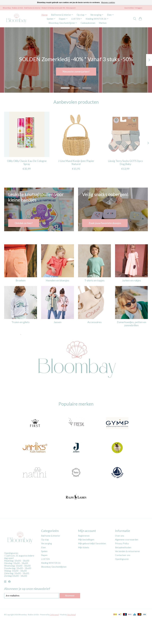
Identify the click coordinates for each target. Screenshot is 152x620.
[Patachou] (76, 472)
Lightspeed (54, 614)
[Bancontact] (120, 614)
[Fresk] (76, 423)
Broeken (21, 280)
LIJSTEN (45, 559)
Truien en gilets (21, 322)
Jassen (57, 322)
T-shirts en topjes (94, 280)
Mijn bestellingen (86, 539)
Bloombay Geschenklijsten (53, 566)
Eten (43, 547)
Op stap (45, 539)
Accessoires (94, 322)
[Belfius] (130, 614)
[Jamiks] (34, 448)
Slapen (44, 555)
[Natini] (34, 472)
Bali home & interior (50, 535)
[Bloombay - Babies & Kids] (17, 18)
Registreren (84, 535)
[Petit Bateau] (117, 472)
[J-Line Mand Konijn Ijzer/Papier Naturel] (76, 134)
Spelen (44, 551)
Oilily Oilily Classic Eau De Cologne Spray (26, 162)
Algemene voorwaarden (126, 539)
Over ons (119, 535)
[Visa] (144, 614)
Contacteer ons (122, 555)
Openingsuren (122, 559)
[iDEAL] (115, 614)
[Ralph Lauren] (76, 497)
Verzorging (46, 543)
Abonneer (70, 595)
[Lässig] (117, 448)
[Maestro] (125, 614)
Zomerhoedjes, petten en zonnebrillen (131, 324)
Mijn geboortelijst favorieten (92, 543)
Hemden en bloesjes (57, 280)
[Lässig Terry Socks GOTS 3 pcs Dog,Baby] (125, 134)
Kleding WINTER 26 (51, 563)
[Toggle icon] (134, 18)
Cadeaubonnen (88, 23)
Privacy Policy (122, 543)
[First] (34, 423)
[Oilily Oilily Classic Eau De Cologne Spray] (26, 134)
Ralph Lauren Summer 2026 (76, 71)
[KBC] (134, 614)
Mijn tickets (83, 547)
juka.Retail (71, 614)
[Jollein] (76, 448)
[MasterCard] (139, 614)
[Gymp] (117, 423)
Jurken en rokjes (131, 280)
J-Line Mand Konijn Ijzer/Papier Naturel (76, 162)
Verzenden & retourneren (127, 551)
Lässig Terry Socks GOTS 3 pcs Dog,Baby (125, 162)
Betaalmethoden (123, 547)
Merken (103, 23)
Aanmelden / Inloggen (133, 8)
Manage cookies (108, 2)
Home (44, 14)
